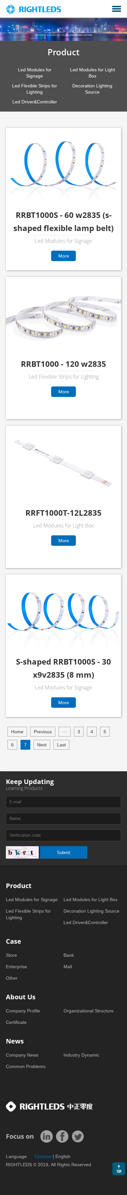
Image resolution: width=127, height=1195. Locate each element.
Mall (68, 966)
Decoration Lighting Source (92, 89)
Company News (22, 1055)
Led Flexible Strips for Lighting (34, 89)
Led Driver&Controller (34, 101)
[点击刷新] (22, 852)
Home (17, 731)
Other (12, 978)
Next (42, 744)
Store (11, 955)
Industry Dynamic (81, 1055)
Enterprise (16, 966)
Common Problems (26, 1066)
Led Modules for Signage (34, 73)
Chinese (43, 1156)
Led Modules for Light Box (92, 73)
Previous (43, 731)
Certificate (16, 1022)
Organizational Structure (89, 1010)
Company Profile (23, 1010)
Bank (69, 955)
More (26, 258)
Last (61, 744)
